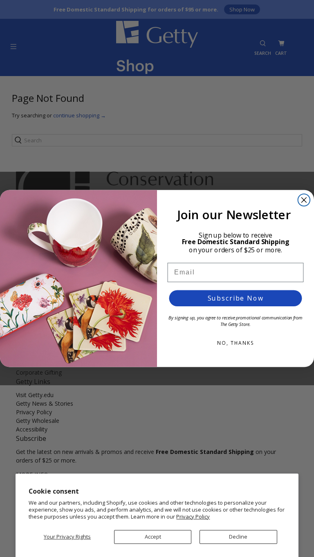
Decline (238, 536)
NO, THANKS (235, 342)
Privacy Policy (193, 516)
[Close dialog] (304, 200)
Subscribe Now (236, 298)
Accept (153, 536)
